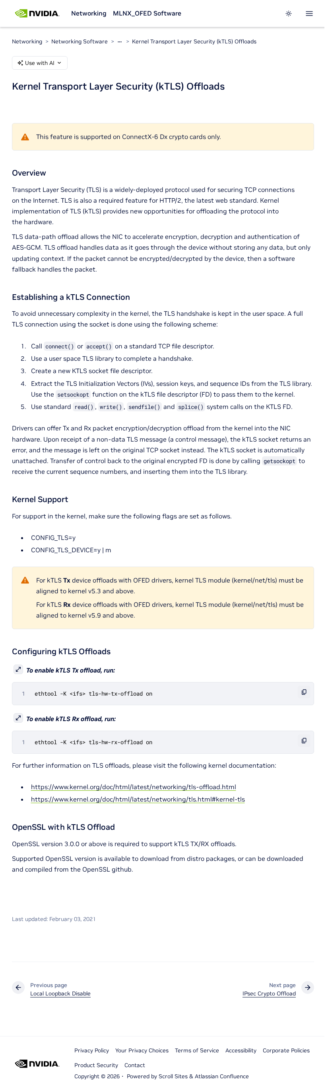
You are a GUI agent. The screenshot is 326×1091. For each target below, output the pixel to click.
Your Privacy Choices (142, 1050)
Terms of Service (197, 1050)
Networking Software (79, 41)
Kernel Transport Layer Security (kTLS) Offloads (194, 41)
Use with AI (39, 62)
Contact (134, 1065)
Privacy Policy (91, 1050)
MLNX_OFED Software (147, 13)
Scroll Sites (173, 1076)
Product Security (96, 1065)
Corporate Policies (286, 1050)
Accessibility (240, 1050)
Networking (89, 13)
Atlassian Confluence (222, 1076)
